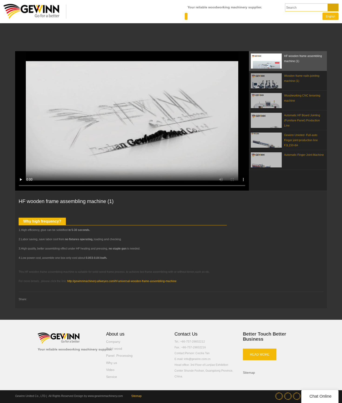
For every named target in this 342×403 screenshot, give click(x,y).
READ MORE (259, 354)
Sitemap (249, 372)
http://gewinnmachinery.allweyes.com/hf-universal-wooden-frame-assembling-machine (122, 281)
